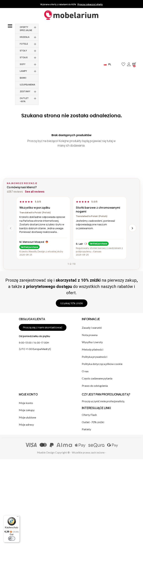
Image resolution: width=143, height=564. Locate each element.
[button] (118, 64)
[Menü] (18, 517)
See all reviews (34, 191)
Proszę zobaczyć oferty (90, 4)
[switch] (11, 538)
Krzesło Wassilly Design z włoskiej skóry (41, 251)
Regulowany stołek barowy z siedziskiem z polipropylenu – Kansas (99, 249)
